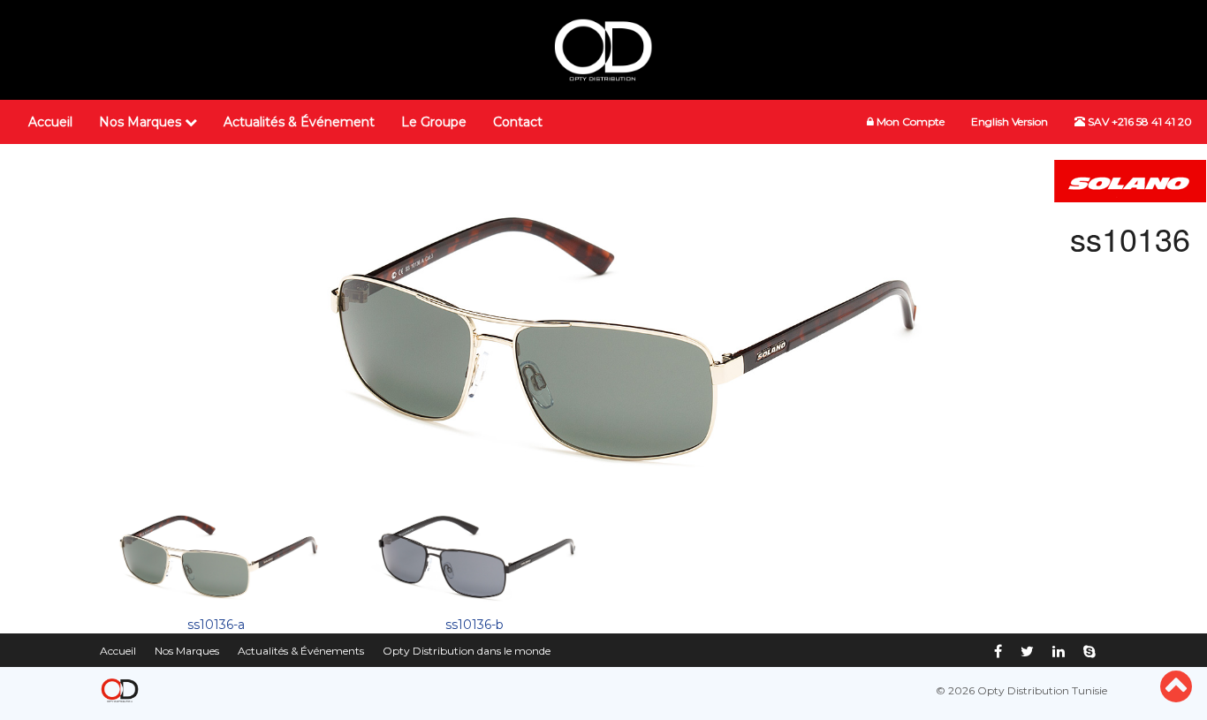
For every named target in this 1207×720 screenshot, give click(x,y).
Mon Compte (909, 121)
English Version (1009, 121)
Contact (518, 122)
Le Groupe (434, 122)
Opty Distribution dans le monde (466, 650)
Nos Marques (142, 122)
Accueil (50, 122)
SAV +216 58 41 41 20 (1138, 121)
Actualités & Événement (299, 122)
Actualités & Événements (301, 650)
